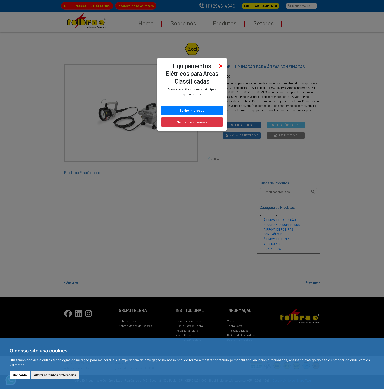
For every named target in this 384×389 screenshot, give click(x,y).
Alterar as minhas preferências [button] (55, 375)
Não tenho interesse (192, 122)
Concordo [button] (20, 375)
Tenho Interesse (192, 110)
